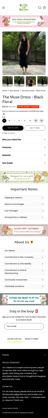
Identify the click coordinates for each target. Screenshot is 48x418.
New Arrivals (14, 91)
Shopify (31, 413)
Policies (5, 355)
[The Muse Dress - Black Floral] (7, 81)
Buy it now (35, 128)
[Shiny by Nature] (24, 8)
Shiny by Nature (13, 413)
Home (4, 91)
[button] (39, 7)
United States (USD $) (10, 408)
